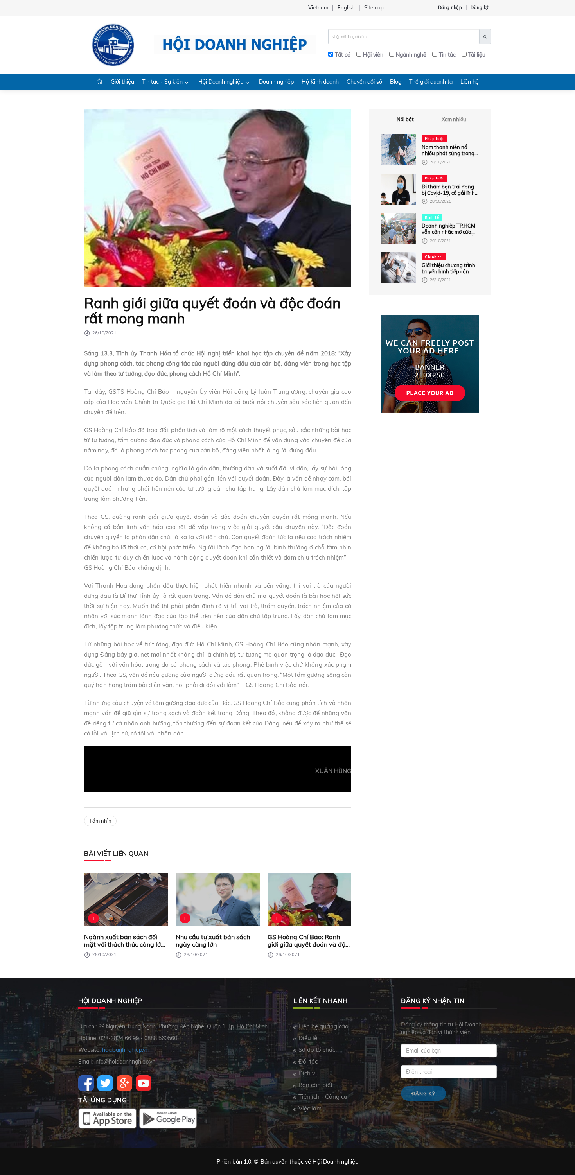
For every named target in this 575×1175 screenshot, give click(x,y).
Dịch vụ (308, 1073)
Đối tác (308, 1061)
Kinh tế (432, 217)
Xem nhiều (454, 119)
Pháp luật (434, 138)
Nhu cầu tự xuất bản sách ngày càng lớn (213, 940)
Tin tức (447, 54)
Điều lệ (307, 1038)
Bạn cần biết (315, 1085)
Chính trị (434, 257)
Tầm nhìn (100, 821)
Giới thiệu (122, 81)
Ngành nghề (411, 54)
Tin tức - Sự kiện (162, 81)
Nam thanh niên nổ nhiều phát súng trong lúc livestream (448, 153)
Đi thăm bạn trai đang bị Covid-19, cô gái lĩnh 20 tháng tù (448, 192)
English (346, 7)
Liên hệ (469, 81)
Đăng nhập (450, 7)
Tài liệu (476, 54)
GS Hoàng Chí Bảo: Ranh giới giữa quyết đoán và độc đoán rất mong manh (308, 940)
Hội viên (373, 54)
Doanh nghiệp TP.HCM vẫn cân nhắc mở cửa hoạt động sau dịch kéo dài (449, 235)
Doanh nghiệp (276, 81)
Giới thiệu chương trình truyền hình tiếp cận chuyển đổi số (448, 271)
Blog (395, 81)
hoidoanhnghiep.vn (125, 1049)
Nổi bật (405, 119)
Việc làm (310, 1108)
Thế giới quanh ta (431, 81)
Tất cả (342, 54)
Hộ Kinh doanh (320, 81)
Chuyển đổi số (364, 81)
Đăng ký (480, 7)
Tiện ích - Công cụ (322, 1096)
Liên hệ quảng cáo (323, 1026)
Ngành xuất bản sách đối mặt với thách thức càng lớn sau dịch (124, 940)
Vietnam (318, 7)
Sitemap (374, 7)
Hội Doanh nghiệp (220, 81)
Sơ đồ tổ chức (316, 1049)
